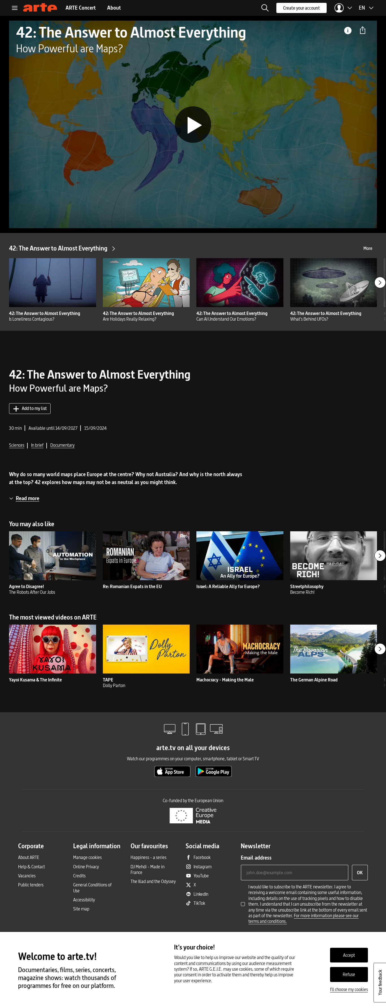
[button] (265, 7)
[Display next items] (380, 282)
